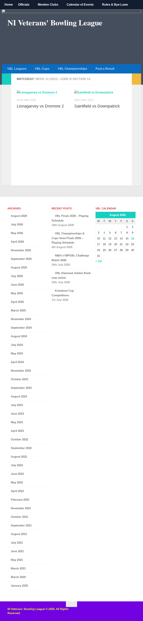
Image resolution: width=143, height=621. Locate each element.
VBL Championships (72, 68)
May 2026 (17, 233)
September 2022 (21, 448)
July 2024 (17, 344)
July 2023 (17, 405)
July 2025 (17, 276)
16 (132, 238)
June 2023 (17, 413)
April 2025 (17, 301)
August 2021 (19, 534)
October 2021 (19, 516)
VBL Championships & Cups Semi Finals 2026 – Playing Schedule (68, 238)
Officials (23, 4)
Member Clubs (48, 4)
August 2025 (19, 267)
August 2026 (19, 215)
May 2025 (17, 293)
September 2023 (21, 387)
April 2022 (17, 491)
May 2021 (17, 559)
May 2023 (17, 422)
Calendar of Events (80, 4)
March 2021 (18, 568)
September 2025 (21, 258)
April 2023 (17, 430)
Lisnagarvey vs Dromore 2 (40, 106)
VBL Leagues (16, 68)
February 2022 (20, 499)
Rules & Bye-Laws (115, 4)
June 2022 (17, 473)
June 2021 (17, 551)
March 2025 (18, 310)
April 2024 (17, 362)
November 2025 (21, 250)
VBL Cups (42, 68)
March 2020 (18, 577)
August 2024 (19, 336)
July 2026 (17, 224)
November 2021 (21, 508)
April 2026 (17, 241)
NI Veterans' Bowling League (54, 22)
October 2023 (19, 379)
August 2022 (19, 456)
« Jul (99, 261)
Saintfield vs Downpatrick (97, 106)
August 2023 (19, 396)
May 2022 (17, 482)
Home (8, 4)
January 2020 (19, 585)
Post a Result (105, 68)
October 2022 (19, 439)
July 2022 (17, 465)
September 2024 (21, 327)
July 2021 (17, 542)
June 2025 (17, 284)
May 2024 (17, 353)
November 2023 (21, 370)
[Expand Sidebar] (6, 79)
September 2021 (21, 525)
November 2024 (21, 319)
